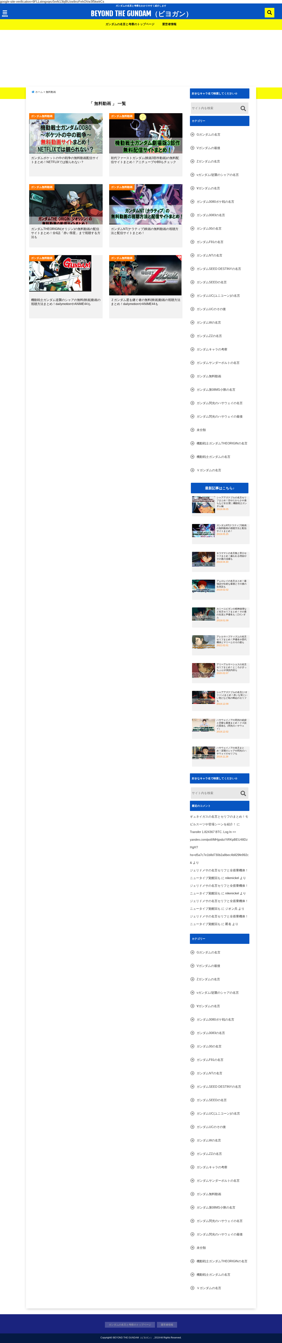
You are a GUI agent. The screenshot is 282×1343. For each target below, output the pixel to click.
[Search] (243, 108)
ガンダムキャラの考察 (212, 349)
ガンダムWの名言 (209, 322)
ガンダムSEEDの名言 (212, 282)
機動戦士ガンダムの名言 (213, 456)
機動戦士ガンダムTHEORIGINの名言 (222, 443)
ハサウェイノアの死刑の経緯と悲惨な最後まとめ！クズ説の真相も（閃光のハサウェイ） (232, 724)
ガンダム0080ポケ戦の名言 (215, 201)
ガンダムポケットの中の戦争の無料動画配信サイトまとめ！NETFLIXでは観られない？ (65, 160)
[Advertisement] (141, 59)
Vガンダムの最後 (208, 148)
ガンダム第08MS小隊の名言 (216, 389)
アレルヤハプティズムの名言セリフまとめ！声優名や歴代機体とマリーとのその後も (232, 639)
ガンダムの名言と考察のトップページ (130, 24)
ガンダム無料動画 (209, 376)
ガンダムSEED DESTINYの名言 (219, 268)
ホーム (39, 92)
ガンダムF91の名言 (210, 242)
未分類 (201, 430)
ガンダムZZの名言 (209, 336)
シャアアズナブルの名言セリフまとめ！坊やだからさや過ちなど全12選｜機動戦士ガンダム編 (232, 501)
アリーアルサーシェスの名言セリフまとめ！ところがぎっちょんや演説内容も (232, 667)
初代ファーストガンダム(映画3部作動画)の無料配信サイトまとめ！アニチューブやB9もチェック (145, 160)
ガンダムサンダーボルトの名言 (218, 362)
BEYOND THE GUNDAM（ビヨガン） (141, 13)
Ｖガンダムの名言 (209, 470)
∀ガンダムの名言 (208, 188)
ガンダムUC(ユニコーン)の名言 (218, 295)
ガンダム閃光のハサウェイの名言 (220, 403)
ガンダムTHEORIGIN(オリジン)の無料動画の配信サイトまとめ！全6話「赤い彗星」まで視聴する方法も (65, 233)
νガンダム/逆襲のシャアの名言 (218, 174)
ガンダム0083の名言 (211, 215)
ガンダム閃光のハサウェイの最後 (220, 416)
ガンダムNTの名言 (209, 255)
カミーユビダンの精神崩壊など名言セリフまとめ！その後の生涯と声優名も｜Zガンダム (232, 613)
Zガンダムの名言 (208, 161)
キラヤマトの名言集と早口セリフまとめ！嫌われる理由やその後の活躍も (232, 556)
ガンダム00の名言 (209, 228)
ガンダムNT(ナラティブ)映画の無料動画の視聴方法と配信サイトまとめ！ (144, 231)
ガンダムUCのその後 (211, 309)
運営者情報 (169, 24)
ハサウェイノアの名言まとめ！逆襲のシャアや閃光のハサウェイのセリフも (232, 751)
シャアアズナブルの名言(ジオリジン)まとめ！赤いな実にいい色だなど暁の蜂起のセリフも (232, 696)
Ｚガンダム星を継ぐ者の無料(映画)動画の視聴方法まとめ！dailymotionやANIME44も (145, 302)
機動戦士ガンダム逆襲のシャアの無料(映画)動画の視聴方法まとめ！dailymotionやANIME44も (66, 302)
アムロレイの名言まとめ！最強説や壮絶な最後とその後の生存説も (232, 584)
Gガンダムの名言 (208, 134)
